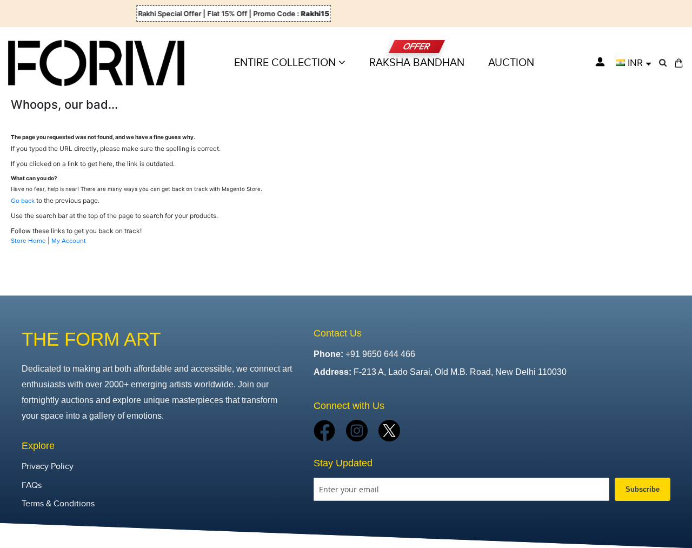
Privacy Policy (48, 466)
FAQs (32, 485)
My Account (68, 241)
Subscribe (643, 489)
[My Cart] (679, 63)
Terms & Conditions (58, 504)
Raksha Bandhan (416, 62)
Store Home (28, 241)
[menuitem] (511, 63)
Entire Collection (286, 62)
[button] (633, 62)
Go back (23, 200)
